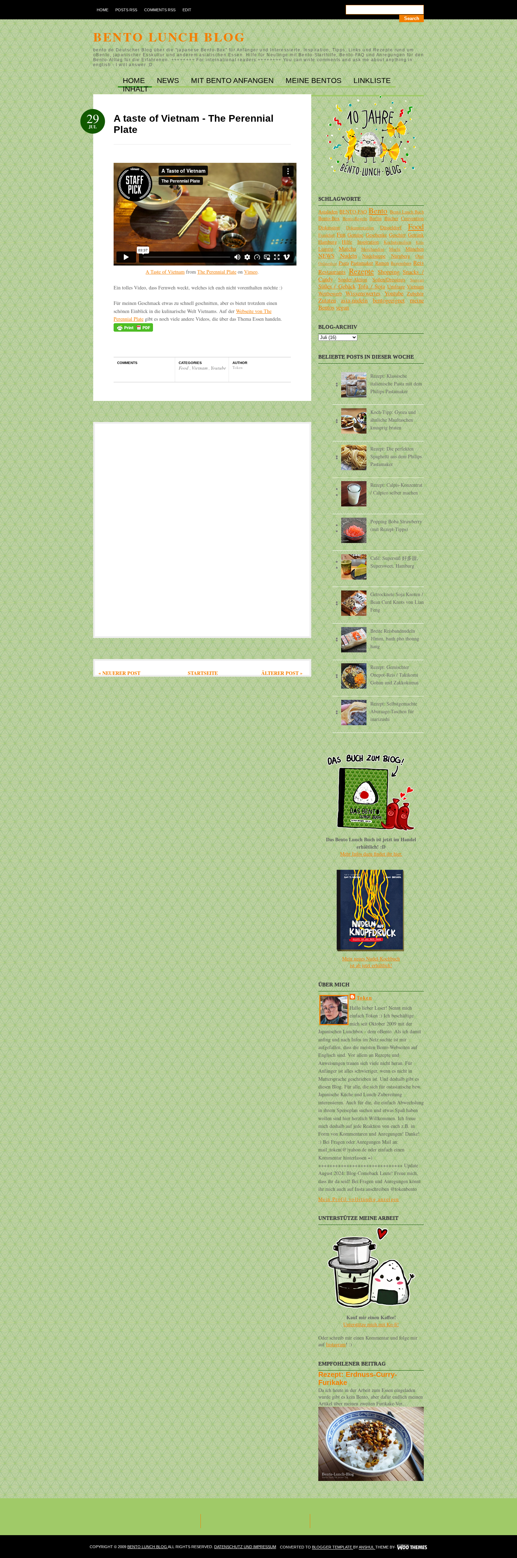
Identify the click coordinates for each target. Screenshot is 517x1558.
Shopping (389, 272)
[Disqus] (202, 529)
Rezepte (361, 271)
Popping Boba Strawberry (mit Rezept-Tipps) (396, 525)
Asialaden (328, 211)
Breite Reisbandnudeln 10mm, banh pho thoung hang (394, 638)
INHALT (135, 89)
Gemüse (355, 234)
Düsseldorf (391, 227)
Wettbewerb (330, 293)
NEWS (169, 80)
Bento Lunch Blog (169, 36)
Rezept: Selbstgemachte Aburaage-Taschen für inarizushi (393, 711)
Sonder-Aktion (352, 279)
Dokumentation (360, 228)
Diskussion (329, 227)
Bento (378, 210)
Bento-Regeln (355, 219)
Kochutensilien (397, 242)
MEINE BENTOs (315, 80)
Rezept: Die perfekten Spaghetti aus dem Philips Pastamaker (396, 456)
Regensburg (401, 263)
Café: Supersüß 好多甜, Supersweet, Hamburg (394, 562)
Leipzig (325, 248)
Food (184, 368)
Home (102, 10)
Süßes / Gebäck (337, 286)
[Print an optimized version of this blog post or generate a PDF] (133, 329)
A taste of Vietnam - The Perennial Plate (194, 124)
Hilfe (347, 241)
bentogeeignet (389, 300)
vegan (342, 307)
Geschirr (397, 234)
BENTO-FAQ (353, 211)
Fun (341, 234)
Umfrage (396, 286)
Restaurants (332, 272)
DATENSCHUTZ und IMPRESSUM (245, 1547)
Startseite (203, 673)
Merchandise (372, 249)
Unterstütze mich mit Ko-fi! (371, 1324)
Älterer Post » (281, 673)
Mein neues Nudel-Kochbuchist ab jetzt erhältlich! (371, 962)
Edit (187, 10)
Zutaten (327, 300)
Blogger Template (332, 1547)
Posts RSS (126, 10)
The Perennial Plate (216, 271)
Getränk (416, 234)
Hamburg (327, 241)
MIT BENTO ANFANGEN (233, 80)
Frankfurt (326, 235)
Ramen (382, 263)
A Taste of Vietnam (165, 271)
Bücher (391, 218)
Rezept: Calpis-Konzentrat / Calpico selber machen (396, 488)
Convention (412, 218)
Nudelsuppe (373, 256)
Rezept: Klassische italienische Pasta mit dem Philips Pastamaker (396, 383)
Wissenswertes (363, 293)
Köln (420, 242)
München (415, 248)
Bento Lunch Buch (407, 212)
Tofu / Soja (371, 286)
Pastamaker (362, 263)
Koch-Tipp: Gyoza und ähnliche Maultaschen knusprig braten (393, 420)
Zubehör (415, 293)
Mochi (395, 249)
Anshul (367, 1547)
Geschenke (376, 234)
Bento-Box (329, 218)
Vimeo (250, 271)
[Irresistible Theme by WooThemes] (412, 1547)
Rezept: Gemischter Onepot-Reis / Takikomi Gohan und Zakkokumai (394, 675)
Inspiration (368, 241)
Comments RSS (159, 10)
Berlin (375, 218)
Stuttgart (417, 279)
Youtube (218, 368)
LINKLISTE (372, 80)
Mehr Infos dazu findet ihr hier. (371, 853)
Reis (418, 262)
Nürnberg (400, 256)
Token (364, 997)
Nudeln (348, 255)
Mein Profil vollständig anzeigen (358, 1199)
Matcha (347, 248)
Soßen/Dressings (388, 279)
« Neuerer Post (119, 673)
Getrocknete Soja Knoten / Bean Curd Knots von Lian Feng (397, 602)
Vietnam (200, 368)
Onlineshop (327, 263)
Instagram (336, 1344)
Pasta (344, 263)
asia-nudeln (354, 300)
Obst (419, 256)
